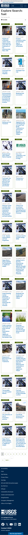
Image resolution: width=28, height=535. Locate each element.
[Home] (5, 7)
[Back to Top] (23, 530)
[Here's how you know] (14, 2)
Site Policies (4, 474)
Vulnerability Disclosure (7, 491)
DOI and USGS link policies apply (9, 483)
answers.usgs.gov (5, 530)
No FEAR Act (4, 486)
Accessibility (4, 468)
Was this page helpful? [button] (16, 533)
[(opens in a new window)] (3, 524)
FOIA (2, 471)
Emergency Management (7, 500)
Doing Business (5, 497)
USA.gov (3, 489)
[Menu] (25, 6)
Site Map (3, 480)
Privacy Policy (4, 477)
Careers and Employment (7, 494)
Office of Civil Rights (6, 503)
